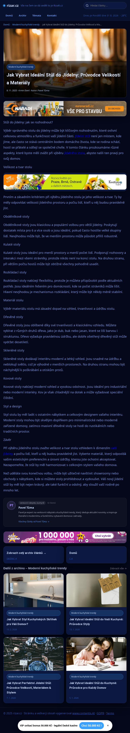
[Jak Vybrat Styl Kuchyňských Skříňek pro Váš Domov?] (34, 603)
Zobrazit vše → (118, 568)
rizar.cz (13, 5)
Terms (110, 713)
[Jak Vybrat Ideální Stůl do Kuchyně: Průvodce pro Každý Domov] (96, 670)
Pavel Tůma (26, 507)
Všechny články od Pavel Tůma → (33, 521)
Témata (36, 15)
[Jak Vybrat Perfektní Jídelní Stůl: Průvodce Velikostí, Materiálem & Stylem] (34, 670)
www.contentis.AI (83, 713)
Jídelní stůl (82, 136)
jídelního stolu (74, 153)
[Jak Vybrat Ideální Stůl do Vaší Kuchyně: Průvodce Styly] (96, 603)
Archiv (22, 15)
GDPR (100, 713)
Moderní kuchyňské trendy (26, 24)
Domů (9, 15)
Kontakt (52, 15)
